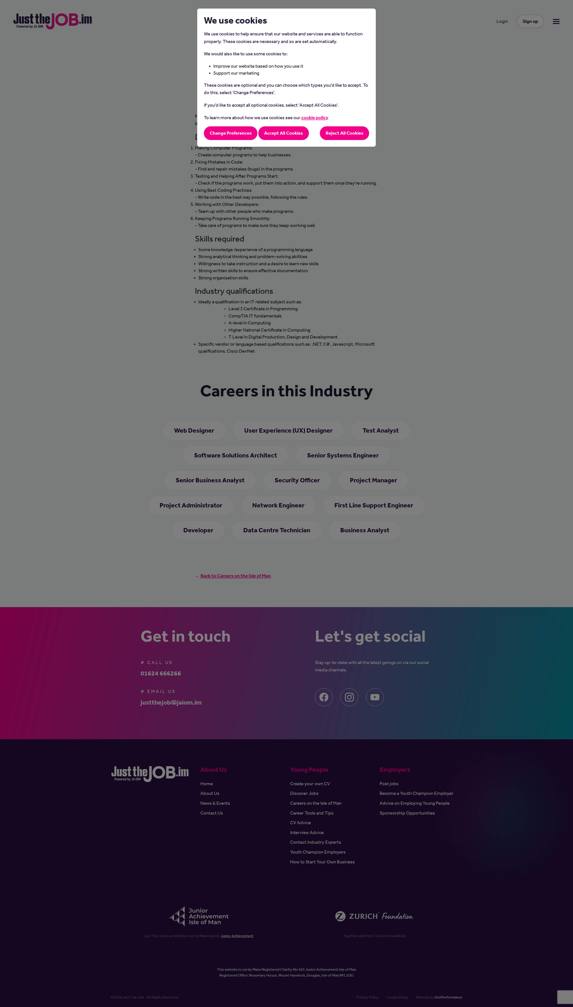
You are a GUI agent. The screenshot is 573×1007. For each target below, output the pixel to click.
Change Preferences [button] (231, 133)
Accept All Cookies (283, 133)
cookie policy (314, 117)
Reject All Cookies (344, 133)
